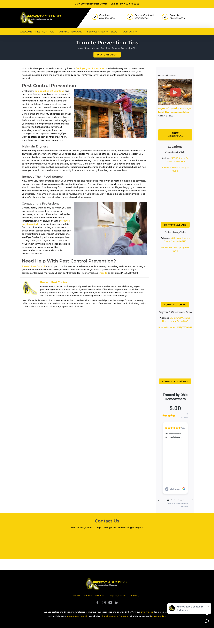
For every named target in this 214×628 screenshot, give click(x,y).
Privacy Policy (158, 616)
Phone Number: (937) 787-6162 (175, 327)
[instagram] (104, 602)
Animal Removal (94, 595)
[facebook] (97, 602)
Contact (135, 595)
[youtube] (110, 602)
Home (77, 595)
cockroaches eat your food (49, 91)
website (103, 272)
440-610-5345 (131, 3)
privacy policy (147, 612)
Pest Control (117, 595)
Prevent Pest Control (33, 266)
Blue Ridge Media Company (114, 616)
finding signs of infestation (90, 68)
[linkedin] (116, 602)
